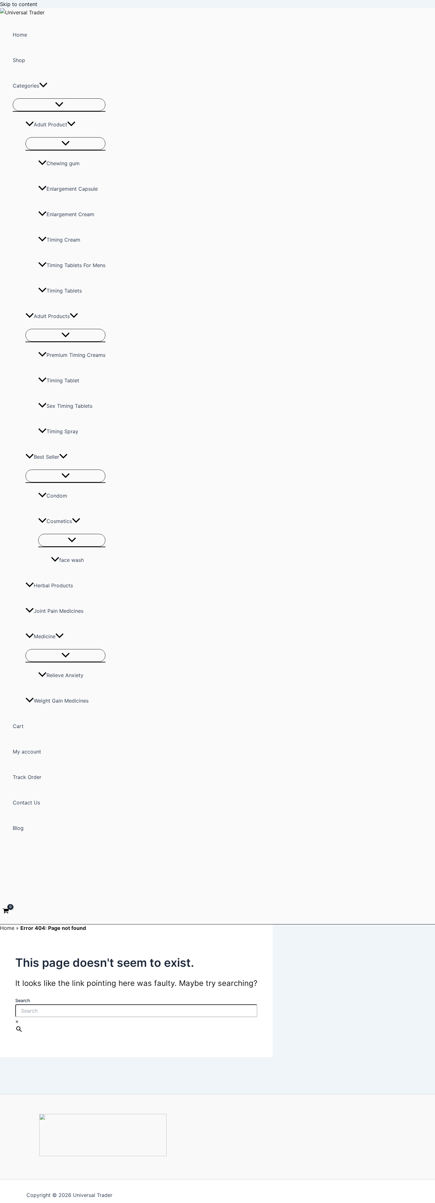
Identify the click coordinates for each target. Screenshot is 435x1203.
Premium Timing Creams (75, 355)
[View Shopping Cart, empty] (6, 911)
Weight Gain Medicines (61, 700)
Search (22, 1000)
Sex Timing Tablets (69, 406)
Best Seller (46, 457)
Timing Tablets (64, 290)
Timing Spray (62, 431)
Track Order (27, 777)
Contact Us (26, 802)
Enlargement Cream (70, 214)
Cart (18, 726)
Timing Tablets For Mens (75, 265)
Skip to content (18, 4)
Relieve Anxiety (64, 675)
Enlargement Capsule (72, 189)
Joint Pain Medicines (58, 611)
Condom (56, 495)
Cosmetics (59, 521)
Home (20, 35)
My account (27, 751)
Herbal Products (53, 585)
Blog (18, 828)
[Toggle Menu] (59, 104)
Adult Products (52, 316)
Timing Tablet (62, 380)
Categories (26, 85)
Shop (19, 60)
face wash (71, 560)
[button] (43, 85)
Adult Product (50, 124)
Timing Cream (63, 240)
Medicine (44, 636)
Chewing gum (63, 163)
